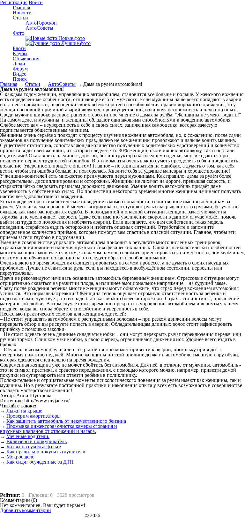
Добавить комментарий (25, 510)
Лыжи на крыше (24, 411)
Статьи (32, 84)
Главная (8, 84)
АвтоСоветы (62, 84)
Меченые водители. (27, 436)
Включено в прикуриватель (36, 441)
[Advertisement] (191, 448)
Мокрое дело (20, 456)
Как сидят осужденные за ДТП (40, 462)
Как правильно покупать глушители (45, 451)
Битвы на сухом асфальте (33, 446)
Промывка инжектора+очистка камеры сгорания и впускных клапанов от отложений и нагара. (58, 428)
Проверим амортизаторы (33, 416)
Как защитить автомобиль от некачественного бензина (66, 421)
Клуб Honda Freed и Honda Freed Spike (42, 515)
